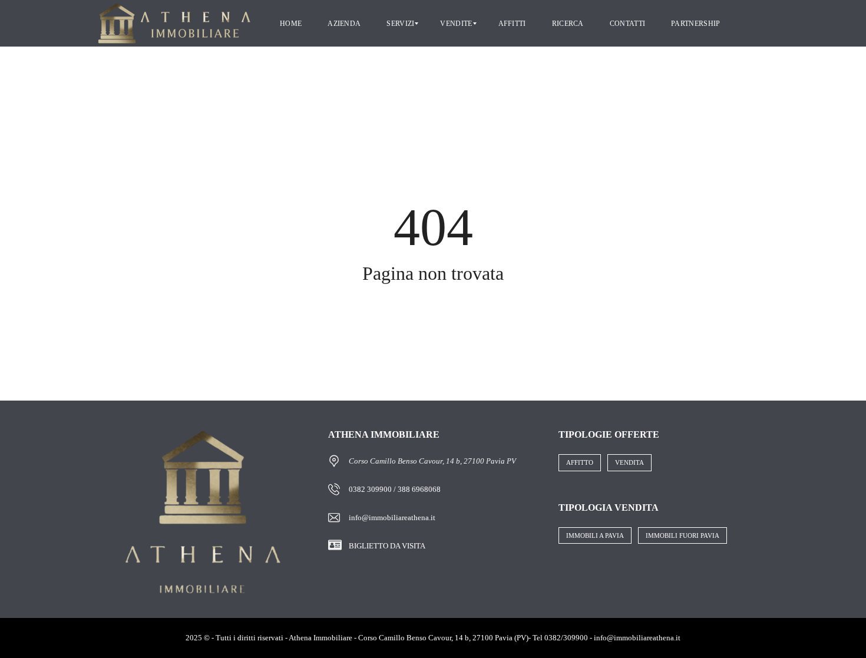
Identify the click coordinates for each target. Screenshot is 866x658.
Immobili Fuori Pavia (682, 535)
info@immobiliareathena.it (392, 517)
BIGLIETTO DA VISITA (387, 545)
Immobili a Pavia (595, 535)
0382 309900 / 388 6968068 (395, 489)
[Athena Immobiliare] (174, 23)
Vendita (629, 462)
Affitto (579, 462)
